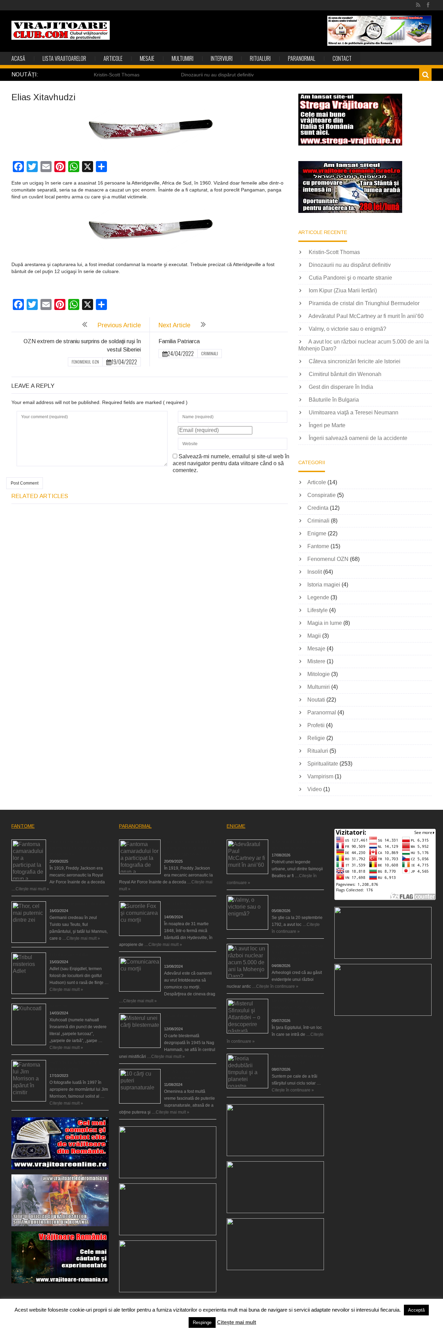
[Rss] (418, 5)
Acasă (18, 58)
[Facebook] (428, 5)
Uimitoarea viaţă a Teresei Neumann (353, 412)
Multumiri (182, 58)
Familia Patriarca (179, 341)
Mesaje (147, 58)
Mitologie (318, 674)
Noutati (316, 700)
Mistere (316, 661)
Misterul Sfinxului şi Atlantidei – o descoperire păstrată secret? (295, 1007)
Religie (316, 738)
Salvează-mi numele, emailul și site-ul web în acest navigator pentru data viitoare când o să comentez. (231, 463)
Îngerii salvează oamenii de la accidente (358, 438)
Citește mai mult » (32, 889)
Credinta (317, 508)
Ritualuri (260, 58)
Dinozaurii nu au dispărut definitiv (217, 74)
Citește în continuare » (277, 986)
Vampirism (320, 776)
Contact (342, 58)
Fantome (318, 546)
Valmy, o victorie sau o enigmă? (347, 329)
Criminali (209, 353)
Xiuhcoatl (58, 1006)
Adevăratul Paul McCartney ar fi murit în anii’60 (366, 316)
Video (314, 789)
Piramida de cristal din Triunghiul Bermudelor (364, 303)
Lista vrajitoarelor (64, 58)
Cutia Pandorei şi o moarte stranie (350, 278)
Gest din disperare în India (341, 387)
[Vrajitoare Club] (60, 30)
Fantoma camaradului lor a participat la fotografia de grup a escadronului (78, 848)
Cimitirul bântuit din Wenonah (345, 374)
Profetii (316, 725)
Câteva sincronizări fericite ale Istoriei (354, 361)
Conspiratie (321, 495)
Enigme (316, 533)
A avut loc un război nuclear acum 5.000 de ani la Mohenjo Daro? (298, 952)
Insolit (314, 572)
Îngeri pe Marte (327, 425)
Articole (113, 58)
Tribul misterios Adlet (69, 955)
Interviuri (222, 58)
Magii (314, 636)
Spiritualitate (322, 764)
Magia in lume (324, 623)
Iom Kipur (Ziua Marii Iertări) (343, 290)
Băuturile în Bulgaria (334, 400)
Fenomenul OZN (85, 362)
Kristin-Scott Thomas (116, 74)
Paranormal (301, 58)
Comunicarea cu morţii (185, 959)
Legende (318, 597)
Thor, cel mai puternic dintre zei (78, 903)
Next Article (174, 325)
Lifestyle (317, 610)
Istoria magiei (323, 585)
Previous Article (119, 325)
